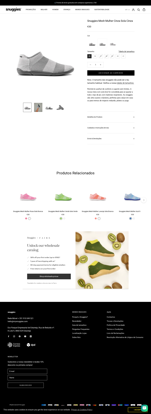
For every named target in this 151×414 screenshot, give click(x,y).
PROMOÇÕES (31, 9)
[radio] (92, 43)
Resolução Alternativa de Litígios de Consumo (125, 337)
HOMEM (55, 9)
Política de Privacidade (116, 325)
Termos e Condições (115, 329)
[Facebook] (8, 336)
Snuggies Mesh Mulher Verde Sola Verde (63, 211)
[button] (127, 10)
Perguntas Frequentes (80, 329)
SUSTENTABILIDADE (101, 9)
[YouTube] (25, 336)
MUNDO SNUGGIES (82, 9)
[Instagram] (14, 336)
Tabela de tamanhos (126, 51)
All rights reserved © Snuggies (17, 404)
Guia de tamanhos (79, 325)
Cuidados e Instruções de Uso (98, 128)
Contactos (111, 317)
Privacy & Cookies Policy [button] (81, 410)
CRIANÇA (66, 9)
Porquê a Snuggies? (80, 317)
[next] (143, 200)
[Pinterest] (20, 336)
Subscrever (26, 385)
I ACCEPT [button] (138, 410)
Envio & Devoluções (94, 139)
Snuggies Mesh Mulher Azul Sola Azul (132, 211)
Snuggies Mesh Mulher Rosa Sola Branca (28, 211)
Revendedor (76, 321)
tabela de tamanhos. (125, 83)
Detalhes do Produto (94, 117)
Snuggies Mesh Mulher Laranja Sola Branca (97, 211)
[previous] (7, 200)
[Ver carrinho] (144, 9)
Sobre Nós (76, 337)
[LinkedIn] (31, 336)
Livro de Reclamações (115, 333)
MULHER (44, 9)
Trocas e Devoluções (115, 321)
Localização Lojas (79, 333)
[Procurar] (138, 9)
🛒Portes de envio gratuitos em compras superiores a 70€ (75, 3)
